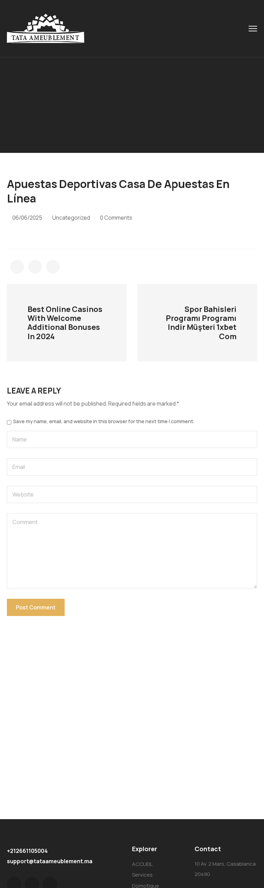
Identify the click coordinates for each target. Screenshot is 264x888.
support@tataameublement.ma (49, 861)
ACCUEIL (142, 864)
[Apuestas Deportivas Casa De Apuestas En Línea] (17, 267)
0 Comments (116, 217)
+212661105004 (27, 851)
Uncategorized (71, 217)
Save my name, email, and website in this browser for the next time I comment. (103, 421)
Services (142, 874)
